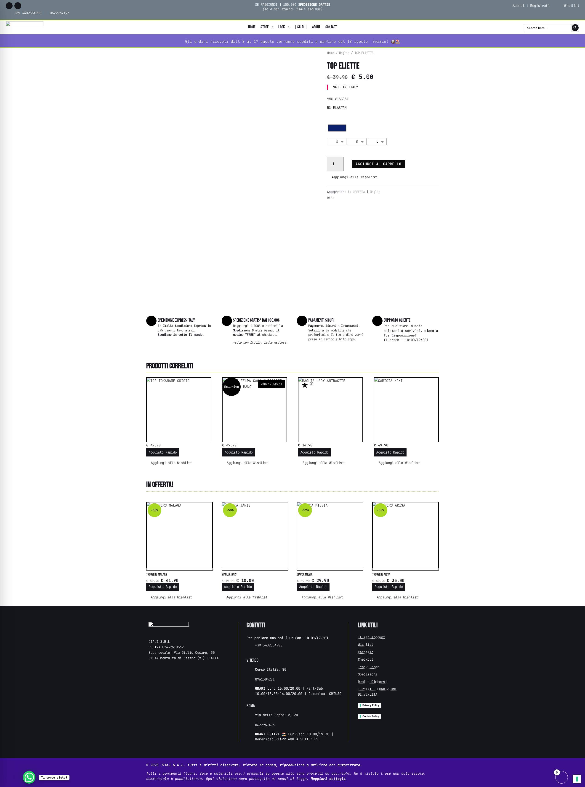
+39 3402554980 (27, 13)
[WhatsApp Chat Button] (29, 777)
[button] (352, 177)
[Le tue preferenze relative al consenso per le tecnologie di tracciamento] (577, 779)
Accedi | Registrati (531, 5)
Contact (331, 27)
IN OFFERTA (356, 192)
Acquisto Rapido (163, 452)
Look (281, 27)
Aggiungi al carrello (378, 164)
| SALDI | (300, 27)
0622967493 (59, 13)
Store (265, 27)
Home (252, 27)
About (316, 27)
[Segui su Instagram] (17, 5)
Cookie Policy (370, 716)
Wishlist (571, 5)
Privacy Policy (370, 705)
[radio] (337, 128)
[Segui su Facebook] (9, 5)
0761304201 (264, 679)
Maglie (344, 53)
